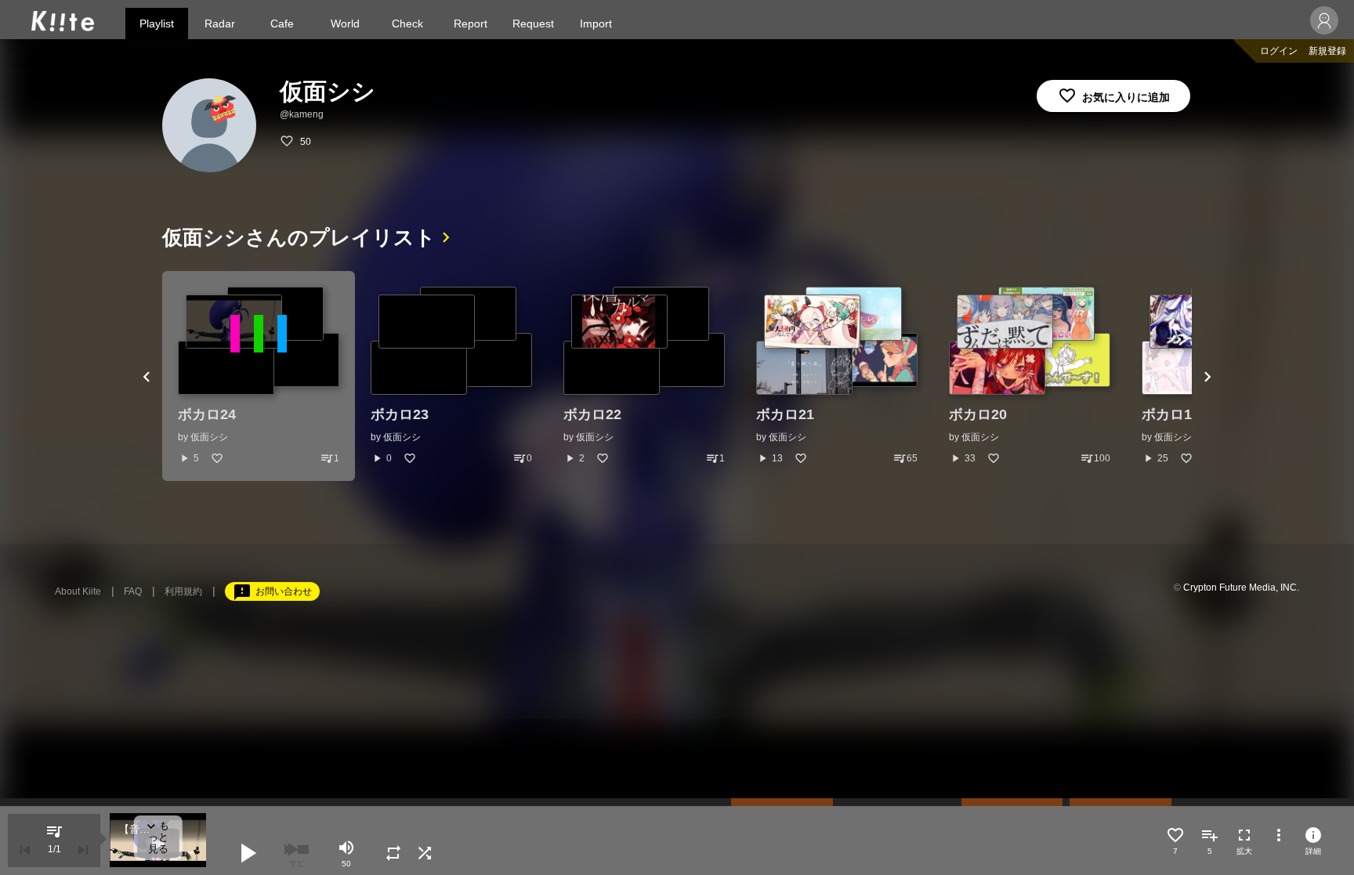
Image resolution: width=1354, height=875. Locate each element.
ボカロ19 (1171, 414)
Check (407, 23)
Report (470, 23)
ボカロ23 (400, 414)
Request (533, 23)
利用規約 (183, 591)
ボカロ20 (978, 414)
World (345, 23)
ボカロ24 (207, 414)
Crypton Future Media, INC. (1241, 587)
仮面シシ (209, 437)
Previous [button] (146, 376)
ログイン (1279, 50)
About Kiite (78, 591)
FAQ (133, 591)
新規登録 (1327, 50)
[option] (258, 376)
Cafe (282, 23)
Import (596, 23)
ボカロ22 (592, 414)
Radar (220, 23)
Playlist (156, 23)
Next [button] (1207, 376)
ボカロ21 (785, 414)
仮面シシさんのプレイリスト (299, 237)
